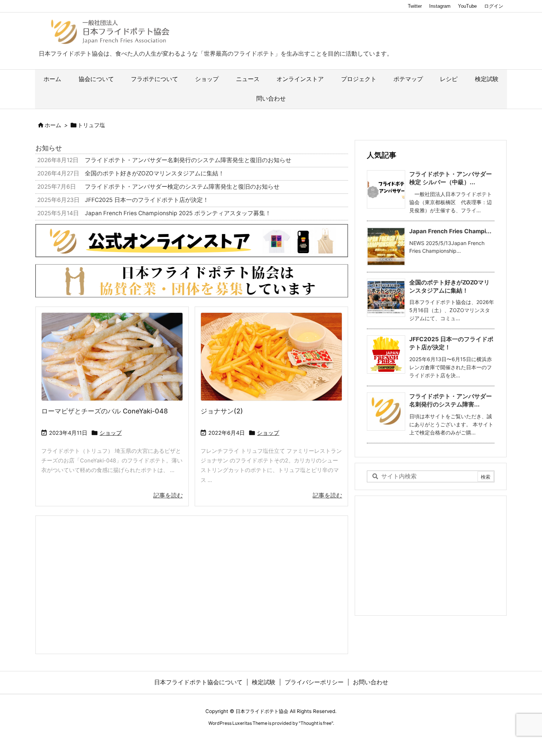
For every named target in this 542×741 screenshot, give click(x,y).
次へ (338, 278)
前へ (44, 278)
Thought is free (315, 723)
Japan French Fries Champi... (450, 231)
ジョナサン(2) (222, 411)
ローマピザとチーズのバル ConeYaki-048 (104, 411)
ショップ (111, 433)
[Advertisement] (192, 584)
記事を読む (168, 495)
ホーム (53, 125)
